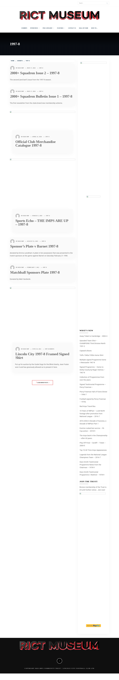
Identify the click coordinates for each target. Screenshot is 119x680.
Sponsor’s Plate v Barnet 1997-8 (34, 246)
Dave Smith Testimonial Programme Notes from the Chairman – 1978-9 (90, 465)
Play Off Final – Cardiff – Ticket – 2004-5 (93, 444)
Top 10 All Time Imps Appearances (93, 450)
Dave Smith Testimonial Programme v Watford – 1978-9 (92, 473)
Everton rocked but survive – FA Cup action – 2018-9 (92, 429)
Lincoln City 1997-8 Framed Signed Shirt (42, 356)
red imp (21, 68)
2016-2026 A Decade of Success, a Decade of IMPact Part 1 (93, 422)
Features (60, 28)
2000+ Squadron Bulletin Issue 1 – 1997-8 (41, 96)
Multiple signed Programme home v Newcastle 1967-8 (93, 361)
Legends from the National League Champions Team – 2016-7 (93, 456)
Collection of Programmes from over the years (92, 378)
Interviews (34, 28)
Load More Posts (43, 382)
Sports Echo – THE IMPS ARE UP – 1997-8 (41, 222)
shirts (51, 349)
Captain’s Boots (86, 351)
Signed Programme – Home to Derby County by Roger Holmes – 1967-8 (92, 370)
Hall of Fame (83, 28)
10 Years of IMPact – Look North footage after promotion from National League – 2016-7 (92, 413)
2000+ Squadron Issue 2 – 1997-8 (34, 73)
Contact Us (72, 28)
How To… (94, 28)
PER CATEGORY (47, 28)
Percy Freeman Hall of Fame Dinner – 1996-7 (93, 393)
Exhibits (24, 28)
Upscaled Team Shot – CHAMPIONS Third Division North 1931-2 (92, 343)
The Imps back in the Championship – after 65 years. (93, 436)
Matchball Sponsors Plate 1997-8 (35, 272)
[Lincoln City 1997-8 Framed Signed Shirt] (42, 317)
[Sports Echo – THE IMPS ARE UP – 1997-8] (42, 186)
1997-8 (41, 68)
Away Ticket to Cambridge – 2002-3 (93, 336)
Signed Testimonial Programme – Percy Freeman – (93, 385)
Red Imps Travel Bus (87, 406)
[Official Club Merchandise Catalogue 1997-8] (42, 123)
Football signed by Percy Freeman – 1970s (93, 400)
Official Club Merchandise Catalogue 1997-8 (35, 143)
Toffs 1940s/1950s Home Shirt (91, 355)
